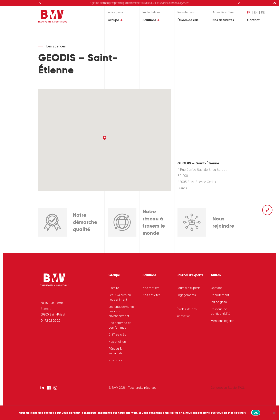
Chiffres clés (117, 334)
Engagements (186, 295)
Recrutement (186, 12)
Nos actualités (223, 20)
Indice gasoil (115, 12)
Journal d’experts (189, 288)
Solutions (149, 20)
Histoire (113, 288)
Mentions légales (222, 321)
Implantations (151, 12)
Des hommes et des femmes (119, 325)
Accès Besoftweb (223, 12)
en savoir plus (169, 2)
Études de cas (187, 20)
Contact (253, 20)
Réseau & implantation (116, 351)
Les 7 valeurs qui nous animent (120, 297)
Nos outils (115, 360)
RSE (179, 302)
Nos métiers (151, 288)
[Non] (274, 413)
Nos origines (117, 342)
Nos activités (152, 295)
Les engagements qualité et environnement (121, 311)
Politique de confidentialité (220, 311)
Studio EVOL (236, 388)
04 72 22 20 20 (50, 320)
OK (256, 412)
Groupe (113, 20)
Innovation (184, 316)
